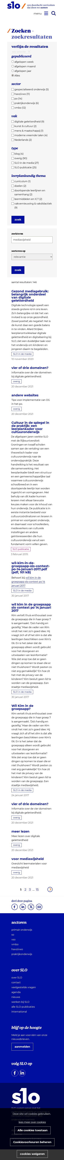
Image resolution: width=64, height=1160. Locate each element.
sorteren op (18, 251)
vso (13, 939)
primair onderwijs (21, 929)
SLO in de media (22, 354)
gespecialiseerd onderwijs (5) (31, 89)
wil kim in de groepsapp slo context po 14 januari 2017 (28, 581)
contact (16, 982)
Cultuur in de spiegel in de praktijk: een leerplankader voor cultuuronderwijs (30, 427)
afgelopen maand (25, 66)
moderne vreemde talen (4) (30, 135)
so (12, 934)
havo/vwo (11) (22, 94)
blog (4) (19, 153)
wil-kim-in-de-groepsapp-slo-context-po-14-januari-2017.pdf (30, 567)
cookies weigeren (32, 1154)
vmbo (14, 944)
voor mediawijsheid (27, 859)
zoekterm (17, 233)
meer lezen (20, 831)
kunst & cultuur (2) (25, 126)
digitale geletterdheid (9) (29, 121)
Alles (17, 75)
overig (16, 381)
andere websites (24, 395)
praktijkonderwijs (21, 954)
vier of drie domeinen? (29, 368)
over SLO (16, 977)
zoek (18, 219)
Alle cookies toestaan (32, 1130)
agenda (16, 992)
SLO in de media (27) (26, 163)
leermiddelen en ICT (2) (28, 199)
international (19, 1011)
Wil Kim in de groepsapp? (22, 707)
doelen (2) (20, 186)
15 (37, 889)
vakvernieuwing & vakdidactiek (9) (33, 205)
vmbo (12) (20, 107)
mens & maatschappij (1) (28, 130)
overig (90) (20, 158)
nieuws (15, 997)
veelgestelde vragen (23, 987)
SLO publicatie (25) (25, 167)
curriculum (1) (22, 181)
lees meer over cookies (32, 1122)
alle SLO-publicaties (23, 1006)
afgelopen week (24, 61)
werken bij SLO (20, 1002)
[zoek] (53, 13)
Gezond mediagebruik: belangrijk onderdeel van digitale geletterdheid (30, 295)
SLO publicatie (21, 549)
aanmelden (23, 1048)
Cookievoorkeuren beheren (32, 1142)
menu (38, 13)
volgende (50, 889)
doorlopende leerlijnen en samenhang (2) (29, 192)
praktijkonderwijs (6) (26, 103)
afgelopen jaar (22, 71)
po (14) (18, 98)
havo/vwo (17, 949)
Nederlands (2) (23, 140)
